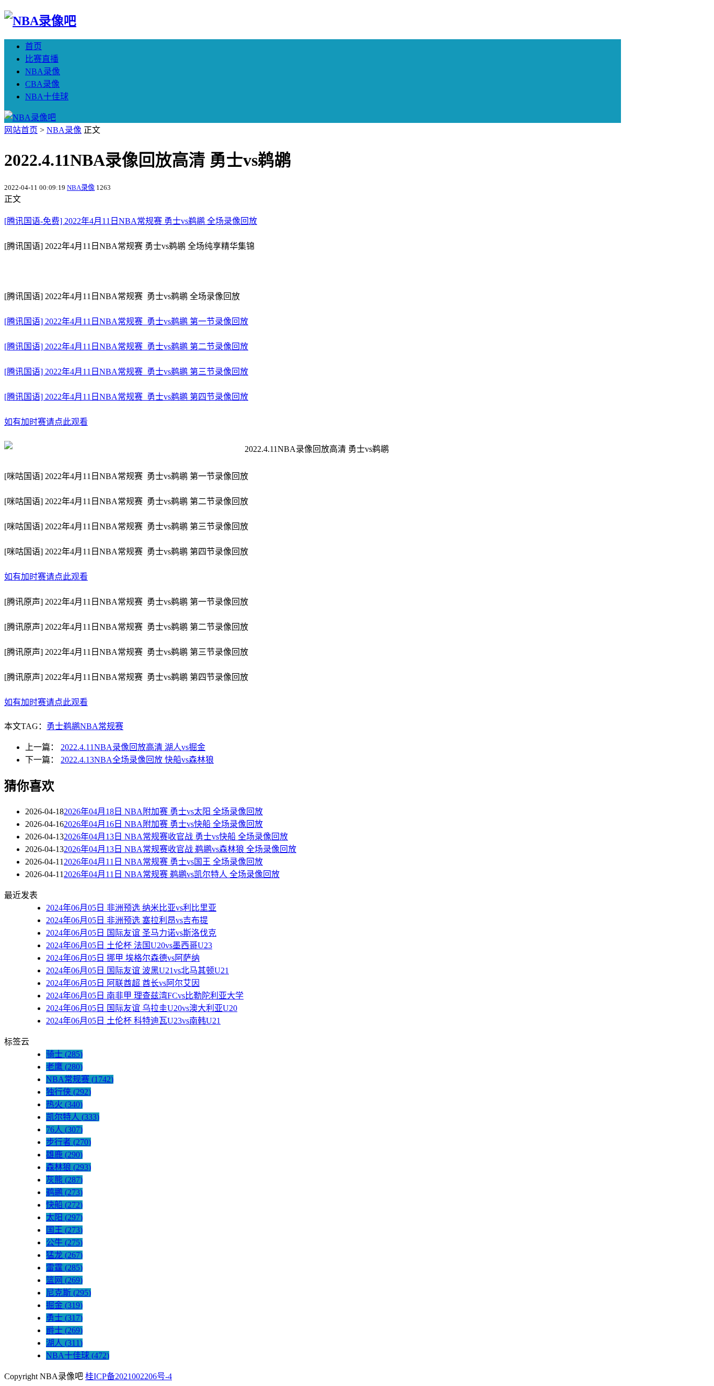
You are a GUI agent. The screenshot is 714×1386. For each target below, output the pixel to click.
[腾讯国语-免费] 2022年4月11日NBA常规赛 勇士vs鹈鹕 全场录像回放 (130, 221)
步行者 (68, 1142)
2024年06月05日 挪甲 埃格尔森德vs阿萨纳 (123, 957)
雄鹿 (64, 1154)
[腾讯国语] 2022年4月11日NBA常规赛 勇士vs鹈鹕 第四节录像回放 (126, 396)
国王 (64, 1229)
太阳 (64, 1217)
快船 (64, 1204)
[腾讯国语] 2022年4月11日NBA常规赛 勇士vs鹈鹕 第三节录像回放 (126, 371)
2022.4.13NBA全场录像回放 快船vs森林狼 (137, 759)
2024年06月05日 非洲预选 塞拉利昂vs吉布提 (127, 920)
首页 (33, 46)
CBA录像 (42, 83)
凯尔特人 (72, 1116)
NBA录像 (42, 71)
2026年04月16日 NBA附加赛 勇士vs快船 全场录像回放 (163, 824)
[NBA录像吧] (40, 21)
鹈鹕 (71, 726)
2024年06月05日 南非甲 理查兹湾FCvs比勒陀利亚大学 (145, 995)
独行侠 (68, 1091)
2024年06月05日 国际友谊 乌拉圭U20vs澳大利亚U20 (141, 1008)
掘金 (64, 1305)
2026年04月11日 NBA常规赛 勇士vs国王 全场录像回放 (163, 861)
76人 (64, 1129)
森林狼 (68, 1167)
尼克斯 (68, 1292)
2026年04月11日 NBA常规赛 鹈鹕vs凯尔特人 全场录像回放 (172, 874)
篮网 (64, 1280)
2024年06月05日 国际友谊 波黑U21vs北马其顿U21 (137, 970)
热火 (64, 1104)
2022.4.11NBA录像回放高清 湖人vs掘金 (133, 747)
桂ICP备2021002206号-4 (128, 1376)
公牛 (64, 1242)
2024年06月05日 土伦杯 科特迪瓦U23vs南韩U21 (133, 1020)
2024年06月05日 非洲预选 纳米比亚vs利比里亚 (131, 907)
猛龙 (64, 1255)
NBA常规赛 (101, 726)
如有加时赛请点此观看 (46, 421)
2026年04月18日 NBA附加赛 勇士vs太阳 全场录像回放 (163, 811)
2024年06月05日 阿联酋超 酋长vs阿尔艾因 (123, 983)
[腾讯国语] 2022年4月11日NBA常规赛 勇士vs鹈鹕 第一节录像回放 (126, 321)
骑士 (64, 1054)
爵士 (64, 1330)
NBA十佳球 (46, 96)
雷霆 (64, 1267)
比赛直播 (42, 58)
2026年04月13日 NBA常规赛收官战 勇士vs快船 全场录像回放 (176, 836)
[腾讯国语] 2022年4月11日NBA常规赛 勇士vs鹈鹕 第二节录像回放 (126, 346)
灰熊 (64, 1179)
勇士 (55, 726)
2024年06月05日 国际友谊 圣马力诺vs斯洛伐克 (131, 932)
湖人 (64, 1342)
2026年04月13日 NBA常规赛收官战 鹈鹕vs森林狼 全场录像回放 (180, 849)
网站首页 (21, 130)
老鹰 (64, 1066)
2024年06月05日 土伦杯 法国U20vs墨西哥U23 (129, 945)
